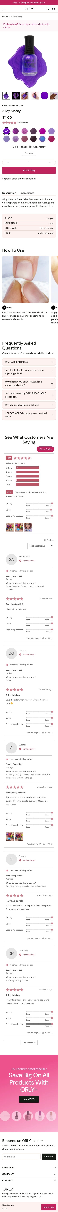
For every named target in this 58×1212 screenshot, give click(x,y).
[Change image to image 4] (35, 95)
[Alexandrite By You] (15, 131)
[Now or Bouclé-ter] (33, 131)
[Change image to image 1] (6, 95)
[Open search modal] (48, 9)
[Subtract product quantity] (7, 162)
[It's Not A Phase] (33, 138)
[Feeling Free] (51, 131)
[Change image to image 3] (25, 95)
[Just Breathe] (6, 138)
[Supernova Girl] (24, 138)
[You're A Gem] (15, 138)
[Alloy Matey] (6, 131)
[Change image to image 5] (44, 95)
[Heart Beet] (51, 138)
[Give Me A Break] (42, 131)
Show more (28, 1042)
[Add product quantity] (50, 162)
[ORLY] (29, 9)
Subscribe (49, 1156)
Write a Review (45, 449)
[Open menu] (4, 9)
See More (29, 153)
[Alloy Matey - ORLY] (29, 60)
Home (5, 16)
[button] (15, 123)
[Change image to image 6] (54, 95)
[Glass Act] (42, 138)
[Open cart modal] (53, 9)
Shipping (6, 178)
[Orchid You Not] (24, 131)
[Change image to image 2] (16, 95)
